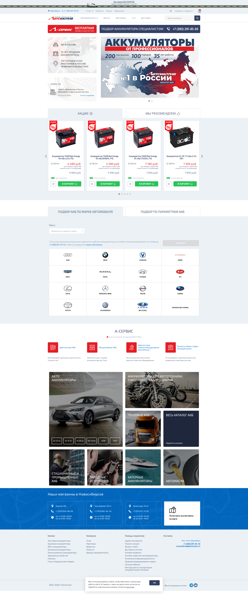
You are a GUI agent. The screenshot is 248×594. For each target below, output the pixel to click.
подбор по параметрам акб (162, 212)
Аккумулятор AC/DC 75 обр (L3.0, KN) (181, 157)
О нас (88, 11)
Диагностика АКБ (67, 347)
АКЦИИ (83, 113)
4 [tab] (126, 193)
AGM (103, 441)
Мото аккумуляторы (57, 546)
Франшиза (119, 11)
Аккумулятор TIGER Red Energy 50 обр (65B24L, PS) (104, 157)
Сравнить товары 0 (183, 11)
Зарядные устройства (58, 555)
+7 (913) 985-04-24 (102, 511)
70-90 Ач (80, 441)
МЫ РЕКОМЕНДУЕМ (161, 113)
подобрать (181, 243)
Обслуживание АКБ (108, 347)
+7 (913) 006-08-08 (64, 511)
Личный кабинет (132, 564)
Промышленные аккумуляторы (62, 552)
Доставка (146, 18)
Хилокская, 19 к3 (140, 506)
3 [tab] (124, 193)
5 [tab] (129, 193)
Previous (46, 156)
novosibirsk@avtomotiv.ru (188, 546)
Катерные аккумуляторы (59, 549)
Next (202, 156)
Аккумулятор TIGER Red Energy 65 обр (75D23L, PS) (143, 157)
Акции (109, 11)
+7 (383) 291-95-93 (57, 244)
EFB (115, 441)
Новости (100, 11)
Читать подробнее (87, 95)
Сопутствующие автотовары (61, 561)
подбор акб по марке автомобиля (85, 212)
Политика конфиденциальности (140, 558)
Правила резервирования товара (140, 561)
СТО (133, 18)
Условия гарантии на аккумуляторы (141, 555)
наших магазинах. (94, 244)
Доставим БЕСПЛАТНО (123, 2)
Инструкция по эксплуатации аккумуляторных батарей (138, 568)
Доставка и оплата (133, 549)
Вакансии (90, 546)
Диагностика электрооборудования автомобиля (148, 347)
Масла (106, 18)
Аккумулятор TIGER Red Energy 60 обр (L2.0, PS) (66, 157)
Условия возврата (133, 552)
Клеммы (51, 558)
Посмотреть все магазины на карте (181, 517)
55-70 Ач (68, 441)
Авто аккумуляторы (64, 378)
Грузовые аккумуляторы (59, 544)
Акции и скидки (132, 544)
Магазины (121, 18)
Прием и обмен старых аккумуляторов (187, 347)
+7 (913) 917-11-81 (141, 511)
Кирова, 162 (61, 506)
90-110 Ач (92, 441)
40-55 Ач (57, 441)
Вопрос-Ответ (131, 546)
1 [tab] (148, 100)
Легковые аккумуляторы (59, 541)
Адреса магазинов (133, 541)
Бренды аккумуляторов (97, 552)
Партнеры (91, 544)
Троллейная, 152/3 (102, 506)
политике (130, 587)
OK (154, 583)
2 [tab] (151, 100)
